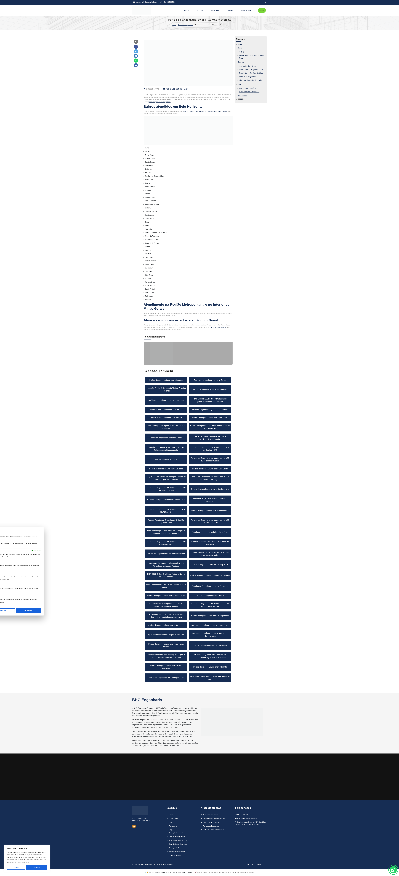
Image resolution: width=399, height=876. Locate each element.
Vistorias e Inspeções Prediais (250, 80)
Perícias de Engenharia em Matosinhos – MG (166, 500)
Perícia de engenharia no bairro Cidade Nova (166, 596)
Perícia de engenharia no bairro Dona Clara (166, 400)
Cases (229, 10)
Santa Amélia (211, 111)
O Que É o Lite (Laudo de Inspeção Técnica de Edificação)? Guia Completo (166, 478)
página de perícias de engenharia (159, 102)
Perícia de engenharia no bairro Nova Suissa (166, 554)
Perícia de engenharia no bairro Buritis (210, 380)
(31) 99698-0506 (169, 2)
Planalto (191, 111)
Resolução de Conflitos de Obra (251, 73)
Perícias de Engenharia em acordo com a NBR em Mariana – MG (166, 489)
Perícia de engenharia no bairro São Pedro (210, 418)
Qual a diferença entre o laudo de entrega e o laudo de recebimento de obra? (166, 532)
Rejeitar (16, 867)
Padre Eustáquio (200, 111)
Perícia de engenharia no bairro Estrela (166, 438)
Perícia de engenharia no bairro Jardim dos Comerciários (210, 634)
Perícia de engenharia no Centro (210, 596)
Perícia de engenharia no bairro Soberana (210, 389)
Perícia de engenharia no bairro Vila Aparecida (210, 565)
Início (174, 25)
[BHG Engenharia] (141, 10)
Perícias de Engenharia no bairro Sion (166, 410)
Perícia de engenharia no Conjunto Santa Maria (210, 575)
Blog (170, 830)
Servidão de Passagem (177, 851)
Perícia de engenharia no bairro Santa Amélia (210, 489)
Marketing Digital (248, 872)
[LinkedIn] (265, 2)
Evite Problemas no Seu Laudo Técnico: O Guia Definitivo (166, 586)
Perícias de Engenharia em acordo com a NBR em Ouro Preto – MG (210, 605)
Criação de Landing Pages (233, 872)
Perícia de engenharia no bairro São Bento (210, 469)
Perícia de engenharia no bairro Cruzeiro (166, 469)
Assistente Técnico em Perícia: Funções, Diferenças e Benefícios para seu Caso (166, 615)
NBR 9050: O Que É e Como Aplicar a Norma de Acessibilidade (166, 575)
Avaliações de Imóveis (247, 66)
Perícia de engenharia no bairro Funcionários (210, 511)
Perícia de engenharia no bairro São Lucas (166, 625)
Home (186, 10)
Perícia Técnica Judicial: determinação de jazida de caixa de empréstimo (210, 400)
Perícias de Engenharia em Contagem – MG (166, 678)
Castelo (185, 111)
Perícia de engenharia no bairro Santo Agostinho (166, 667)
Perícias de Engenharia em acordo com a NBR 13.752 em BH (166, 510)
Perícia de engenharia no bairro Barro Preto (210, 532)
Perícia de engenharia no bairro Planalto (210, 667)
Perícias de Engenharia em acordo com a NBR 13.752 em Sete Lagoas (210, 478)
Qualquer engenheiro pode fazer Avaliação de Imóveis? (166, 427)
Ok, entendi (36, 867)
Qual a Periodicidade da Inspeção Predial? (166, 634)
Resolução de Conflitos (211, 822)
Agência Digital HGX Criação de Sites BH (210, 872)
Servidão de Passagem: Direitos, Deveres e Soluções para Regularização (166, 448)
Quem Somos (173, 818)
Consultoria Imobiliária (247, 88)
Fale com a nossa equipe (218, 327)
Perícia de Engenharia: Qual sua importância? (210, 410)
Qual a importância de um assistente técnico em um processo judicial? (210, 553)
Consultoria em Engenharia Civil (251, 69)
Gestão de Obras (175, 855)
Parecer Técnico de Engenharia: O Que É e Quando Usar (166, 521)
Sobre (199, 10)
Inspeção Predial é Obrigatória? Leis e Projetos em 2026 (166, 389)
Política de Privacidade (254, 864)
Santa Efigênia (222, 111)
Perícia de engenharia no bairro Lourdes (166, 380)
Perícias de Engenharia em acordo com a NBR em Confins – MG (210, 448)
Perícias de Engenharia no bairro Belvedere (210, 586)
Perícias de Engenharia (185, 25)
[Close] (40, 530)
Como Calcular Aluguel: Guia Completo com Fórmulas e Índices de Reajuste (166, 564)
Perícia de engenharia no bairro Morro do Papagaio (210, 499)
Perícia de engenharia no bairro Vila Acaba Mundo (166, 645)
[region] (27, 858)
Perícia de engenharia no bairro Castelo (210, 645)
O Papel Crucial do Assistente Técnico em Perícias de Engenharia (210, 437)
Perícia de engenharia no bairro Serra (166, 418)
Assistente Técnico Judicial (166, 459)
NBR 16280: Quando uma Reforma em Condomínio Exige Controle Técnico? (210, 656)
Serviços (214, 10)
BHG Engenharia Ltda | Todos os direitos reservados (155, 864)
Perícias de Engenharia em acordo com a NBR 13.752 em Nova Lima (210, 459)
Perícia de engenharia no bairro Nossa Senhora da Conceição (210, 427)
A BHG (241, 52)
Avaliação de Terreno (176, 848)
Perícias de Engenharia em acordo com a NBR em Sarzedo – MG (210, 521)
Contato (262, 10)
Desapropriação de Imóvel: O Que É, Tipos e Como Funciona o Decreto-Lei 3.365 (166, 656)
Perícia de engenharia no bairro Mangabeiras (210, 616)
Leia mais (149, 361)
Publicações (246, 10)
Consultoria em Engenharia (249, 92)
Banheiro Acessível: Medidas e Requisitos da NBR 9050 (210, 543)
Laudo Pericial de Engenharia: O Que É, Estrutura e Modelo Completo (166, 605)
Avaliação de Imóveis (176, 833)
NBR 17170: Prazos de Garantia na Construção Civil (210, 677)
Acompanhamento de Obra (178, 840)
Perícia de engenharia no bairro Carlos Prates (210, 625)
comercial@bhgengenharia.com (147, 2)
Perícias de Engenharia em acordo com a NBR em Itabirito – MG (166, 543)
